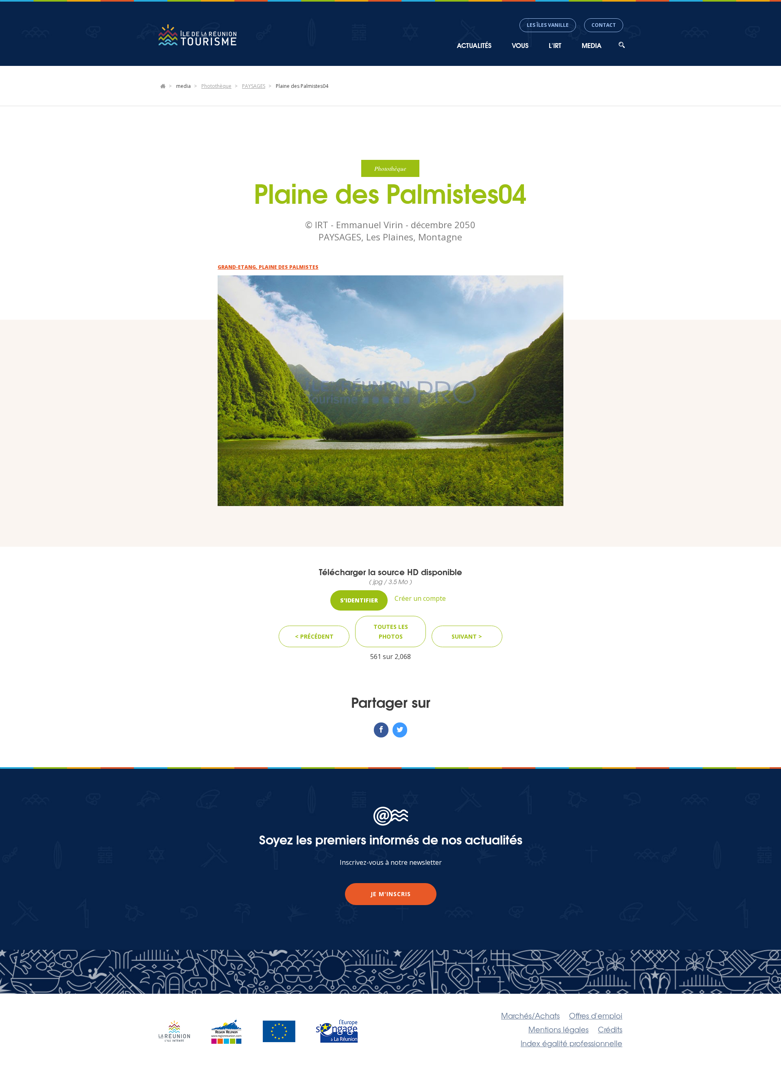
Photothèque (216, 86)
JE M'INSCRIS (391, 894)
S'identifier (359, 600)
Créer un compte (420, 598)
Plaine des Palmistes (289, 267)
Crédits (610, 1029)
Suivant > (467, 636)
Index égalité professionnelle (571, 1043)
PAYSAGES (253, 86)
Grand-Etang (237, 267)
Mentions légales (558, 1029)
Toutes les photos (390, 631)
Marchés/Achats (530, 1015)
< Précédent (314, 636)
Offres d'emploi (595, 1015)
